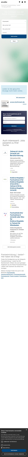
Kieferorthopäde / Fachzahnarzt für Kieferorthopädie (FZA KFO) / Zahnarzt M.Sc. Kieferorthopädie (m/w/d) (17, 184)
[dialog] (14, 442)
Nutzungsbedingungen (7, 130)
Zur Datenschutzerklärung (18, 439)
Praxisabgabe (11, 272)
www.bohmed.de (17, 102)
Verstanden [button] (14, 450)
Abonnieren (14, 126)
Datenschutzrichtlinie (17, 129)
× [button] (26, 429)
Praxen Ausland (14, 276)
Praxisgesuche (5, 276)
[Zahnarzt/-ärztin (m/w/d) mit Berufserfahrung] (5, 153)
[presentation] (19, 2)
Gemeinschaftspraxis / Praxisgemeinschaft (13, 274)
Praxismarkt (6, 21)
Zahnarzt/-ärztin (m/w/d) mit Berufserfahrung (16, 153)
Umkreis (5, 32)
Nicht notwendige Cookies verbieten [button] (14, 454)
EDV (2, 278)
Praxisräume (22, 276)
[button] (14, 41)
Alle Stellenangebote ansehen (14, 247)
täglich (5, 122)
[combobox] (14, 25)
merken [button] (24, 104)
